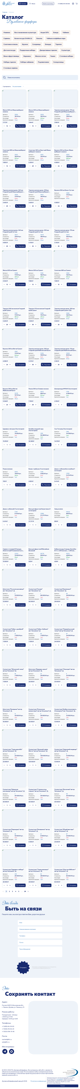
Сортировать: (12, 86)
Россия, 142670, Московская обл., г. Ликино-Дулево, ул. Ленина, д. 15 (13, 1006)
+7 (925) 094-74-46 (8, 1031)
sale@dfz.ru (6, 1042)
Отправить (23, 967)
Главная (4, 12)
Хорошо (62, 1085)
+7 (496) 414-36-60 (64, 3)
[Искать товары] (4, 77)
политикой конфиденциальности (41, 968)
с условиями (59, 1079)
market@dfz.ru (7, 1039)
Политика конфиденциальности (40, 1081)
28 (25, 891)
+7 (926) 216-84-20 (8, 1029)
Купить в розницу (48, 3)
